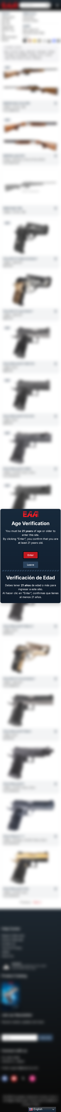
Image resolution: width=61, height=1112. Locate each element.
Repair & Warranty (13, 935)
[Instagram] (32, 1078)
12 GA (13, 58)
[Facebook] (5, 1078)
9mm (6, 51)
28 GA (20, 58)
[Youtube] (14, 1078)
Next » (37, 902)
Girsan (6, 13)
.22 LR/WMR (21, 55)
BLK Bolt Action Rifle (33, 33)
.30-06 (48, 55)
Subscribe (45, 1037)
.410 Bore (36, 58)
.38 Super (42, 51)
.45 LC (40, 55)
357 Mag (9, 55)
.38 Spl (51, 51)
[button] (57, 5)
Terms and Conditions (42, 1100)
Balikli (26, 26)
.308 (7, 58)
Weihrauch (29, 13)
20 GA (28, 58)
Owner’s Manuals (12, 939)
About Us (8, 956)
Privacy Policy (31, 1104)
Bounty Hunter (30, 20)
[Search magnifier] (48, 5)
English (37, 1109)
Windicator (28, 17)
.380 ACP (31, 51)
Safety (6, 952)
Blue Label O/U (31, 29)
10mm (22, 51)
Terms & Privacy (12, 947)
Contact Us (8, 943)
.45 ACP (14, 51)
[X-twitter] (23, 1078)
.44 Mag (32, 55)
